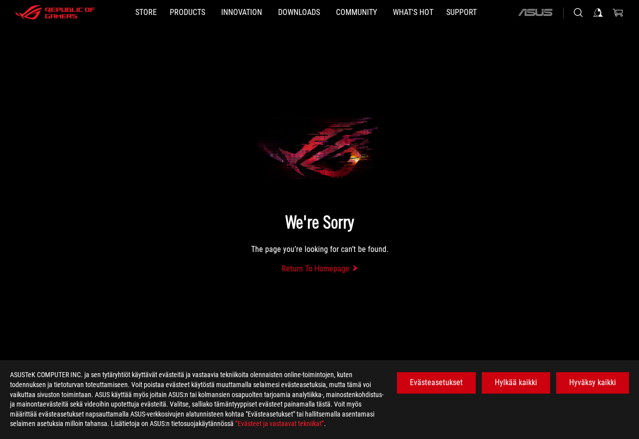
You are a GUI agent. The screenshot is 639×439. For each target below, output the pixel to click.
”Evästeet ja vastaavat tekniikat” (279, 424)
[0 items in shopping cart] (618, 12)
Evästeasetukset (436, 382)
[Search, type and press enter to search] (578, 12)
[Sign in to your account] (598, 12)
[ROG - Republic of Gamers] (55, 12)
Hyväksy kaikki (592, 382)
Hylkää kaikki (516, 382)
